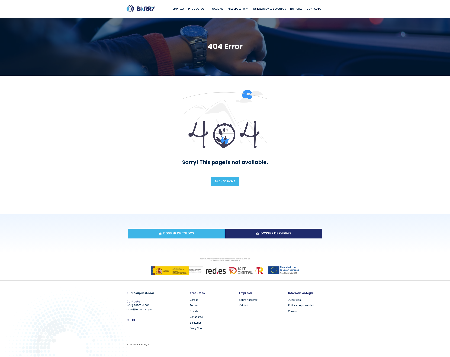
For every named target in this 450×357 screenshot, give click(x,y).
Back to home (225, 181)
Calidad (217, 9)
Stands (194, 311)
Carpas (194, 300)
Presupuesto (236, 9)
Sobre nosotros (248, 300)
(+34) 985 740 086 (138, 305)
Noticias (296, 9)
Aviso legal (294, 300)
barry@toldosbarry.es (139, 309)
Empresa (178, 9)
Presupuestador (142, 293)
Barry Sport (197, 328)
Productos (196, 9)
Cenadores (196, 317)
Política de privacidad (301, 305)
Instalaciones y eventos (269, 9)
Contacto (314, 9)
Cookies (292, 311)
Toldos (194, 305)
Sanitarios (195, 322)
